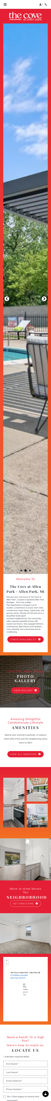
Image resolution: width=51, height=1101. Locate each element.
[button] (41, 4)
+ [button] (6, 956)
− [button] (6, 959)
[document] (25, 985)
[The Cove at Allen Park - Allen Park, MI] (25, 985)
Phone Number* (14, 1084)
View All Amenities (23, 749)
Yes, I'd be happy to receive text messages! (23, 1094)
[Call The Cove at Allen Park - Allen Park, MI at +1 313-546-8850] (46, 4)
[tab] (21, 566)
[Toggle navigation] (5, 4)
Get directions (24, 899)
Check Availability (23, 635)
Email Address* (14, 1076)
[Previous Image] (7, 294)
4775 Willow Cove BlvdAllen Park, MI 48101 (19, 972)
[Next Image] (44, 294)
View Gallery (23, 685)
